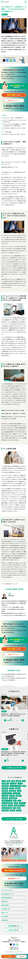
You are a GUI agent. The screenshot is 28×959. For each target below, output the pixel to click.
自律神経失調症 (13, 798)
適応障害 (18, 781)
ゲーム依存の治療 (7, 132)
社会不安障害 (5, 810)
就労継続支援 (12, 790)
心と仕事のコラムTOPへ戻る (14, 768)
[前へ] (5, 720)
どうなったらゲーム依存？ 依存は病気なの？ (13, 118)
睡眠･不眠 (5, 14)
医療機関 (4, 805)
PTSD (16, 803)
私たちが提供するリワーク (7, 894)
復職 (8, 781)
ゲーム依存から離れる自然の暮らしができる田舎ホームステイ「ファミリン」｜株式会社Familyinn (14, 675)
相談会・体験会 (5, 905)
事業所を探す (4, 901)
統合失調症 (5, 798)
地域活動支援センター (19, 805)
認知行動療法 (5, 783)
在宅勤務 (10, 805)
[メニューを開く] (26, 2)
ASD (15, 800)
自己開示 (19, 810)
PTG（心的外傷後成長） (7, 803)
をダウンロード (14, 100)
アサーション (22, 803)
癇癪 (19, 808)
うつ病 (4, 781)
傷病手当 (18, 788)
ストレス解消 (13, 783)
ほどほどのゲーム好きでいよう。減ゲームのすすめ (14, 134)
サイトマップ (17, 941)
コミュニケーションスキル (16, 786)
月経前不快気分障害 (7, 808)
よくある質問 (4, 916)
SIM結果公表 (4, 920)
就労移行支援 (5, 786)
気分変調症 (5, 788)
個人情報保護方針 (16, 940)
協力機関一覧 (23, 941)
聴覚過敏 (12, 810)
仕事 (24, 781)
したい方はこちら (14, 870)
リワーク (20, 783)
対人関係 (12, 795)
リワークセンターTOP (5, 823)
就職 (24, 786)
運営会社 (10, 940)
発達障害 (11, 788)
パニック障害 (5, 795)
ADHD (19, 790)
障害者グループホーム (7, 800)
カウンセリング (17, 793)
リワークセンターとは (6, 890)
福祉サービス (4, 912)
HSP (19, 800)
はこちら (14, 878)
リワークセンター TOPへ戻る (14, 819)
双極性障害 (5, 790)
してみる (14, 95)
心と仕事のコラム (13, 823)
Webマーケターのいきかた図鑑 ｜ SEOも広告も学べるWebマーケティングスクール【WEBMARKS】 (14, 679)
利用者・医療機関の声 (6, 897)
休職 (13, 781)
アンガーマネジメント (7, 793)
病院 (14, 808)
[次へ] (23, 720)
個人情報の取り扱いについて (8, 941)
